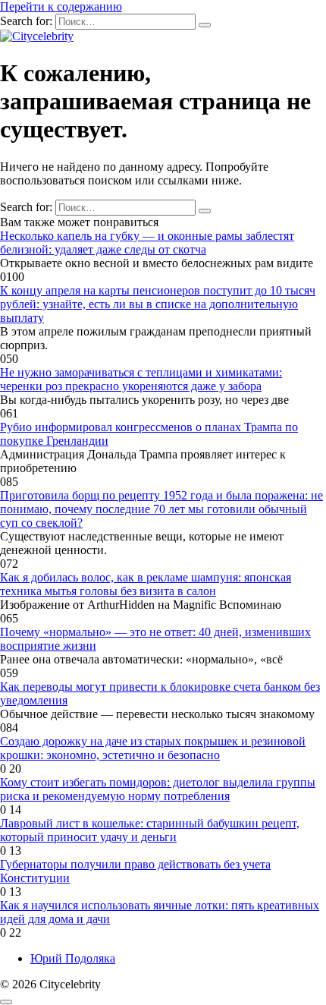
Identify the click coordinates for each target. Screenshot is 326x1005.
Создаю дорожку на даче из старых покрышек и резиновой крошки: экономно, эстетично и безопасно (153, 748)
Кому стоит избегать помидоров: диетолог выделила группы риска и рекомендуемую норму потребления (157, 789)
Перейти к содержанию (61, 6)
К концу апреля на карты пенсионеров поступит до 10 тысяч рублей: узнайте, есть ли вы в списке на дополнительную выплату (157, 304)
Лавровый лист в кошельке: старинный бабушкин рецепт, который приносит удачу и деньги (149, 830)
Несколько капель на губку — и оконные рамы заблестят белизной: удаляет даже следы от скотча (147, 242)
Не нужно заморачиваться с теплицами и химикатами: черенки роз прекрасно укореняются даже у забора (141, 379)
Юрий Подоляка (72, 958)
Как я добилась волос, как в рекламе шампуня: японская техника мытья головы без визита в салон (145, 584)
